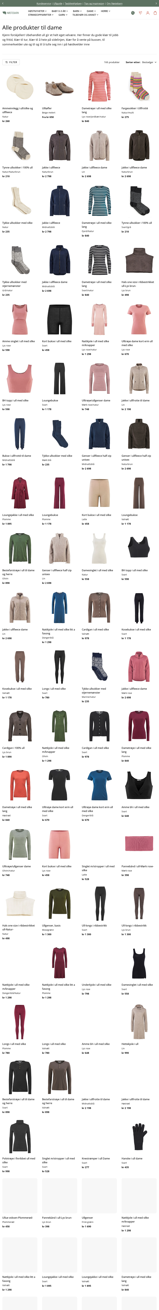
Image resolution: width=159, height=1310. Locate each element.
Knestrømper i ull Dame (96, 1158)
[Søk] (133, 13)
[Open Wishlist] (140, 13)
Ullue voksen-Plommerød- (17, 1217)
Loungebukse (50, 400)
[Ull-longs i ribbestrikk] (99, 903)
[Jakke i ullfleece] (59, 145)
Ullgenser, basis (51, 925)
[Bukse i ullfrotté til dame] (19, 433)
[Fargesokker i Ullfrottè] (139, 86)
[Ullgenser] (99, 1195)
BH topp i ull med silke (15, 400)
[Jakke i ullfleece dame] (99, 145)
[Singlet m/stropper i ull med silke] (99, 844)
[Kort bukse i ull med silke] (59, 319)
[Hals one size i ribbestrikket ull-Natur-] (19, 903)
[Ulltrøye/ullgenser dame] (99, 378)
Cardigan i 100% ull (13, 748)
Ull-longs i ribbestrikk (94, 925)
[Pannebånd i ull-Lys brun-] (59, 1195)
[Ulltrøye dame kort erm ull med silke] (139, 319)
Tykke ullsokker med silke (17, 223)
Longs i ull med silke (54, 688)
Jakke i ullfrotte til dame (136, 400)
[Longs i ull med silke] (59, 666)
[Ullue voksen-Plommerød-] (19, 1195)
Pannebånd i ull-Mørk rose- (138, 866)
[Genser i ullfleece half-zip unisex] (99, 433)
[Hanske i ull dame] (139, 1136)
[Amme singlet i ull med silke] (19, 319)
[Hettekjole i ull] (139, 1022)
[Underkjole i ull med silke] (99, 962)
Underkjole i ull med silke (96, 984)
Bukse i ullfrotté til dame (16, 455)
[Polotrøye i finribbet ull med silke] (19, 1136)
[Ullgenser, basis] (59, 903)
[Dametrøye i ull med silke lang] (99, 86)
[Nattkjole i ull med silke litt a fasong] (59, 607)
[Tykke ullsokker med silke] (19, 200)
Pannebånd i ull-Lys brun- (57, 1217)
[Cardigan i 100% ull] (19, 726)
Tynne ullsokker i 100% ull (17, 167)
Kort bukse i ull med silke (56, 341)
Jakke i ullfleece (51, 167)
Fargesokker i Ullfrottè (135, 108)
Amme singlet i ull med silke (18, 341)
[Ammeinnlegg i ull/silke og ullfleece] (19, 86)
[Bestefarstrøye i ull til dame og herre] (19, 548)
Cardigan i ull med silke (95, 629)
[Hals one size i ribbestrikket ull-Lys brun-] (139, 260)
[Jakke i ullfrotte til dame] (139, 378)
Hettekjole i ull (130, 1044)
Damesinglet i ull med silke (97, 570)
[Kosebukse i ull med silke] (139, 607)
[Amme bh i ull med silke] (139, 785)
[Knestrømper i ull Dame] (99, 1136)
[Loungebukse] (59, 378)
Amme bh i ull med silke (135, 807)
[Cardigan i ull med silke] (99, 607)
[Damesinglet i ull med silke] (99, 548)
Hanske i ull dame (132, 1158)
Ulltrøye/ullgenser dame (96, 400)
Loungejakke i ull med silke (18, 515)
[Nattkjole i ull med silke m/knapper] (99, 319)
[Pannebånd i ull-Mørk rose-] (139, 844)
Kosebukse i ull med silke (136, 629)
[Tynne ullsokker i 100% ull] (19, 145)
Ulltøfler (47, 108)
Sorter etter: (133, 62)
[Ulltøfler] (59, 86)
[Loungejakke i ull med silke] (19, 493)
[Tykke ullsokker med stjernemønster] (19, 260)
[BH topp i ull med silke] (19, 378)
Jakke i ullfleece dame (94, 167)
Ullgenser (87, 1217)
